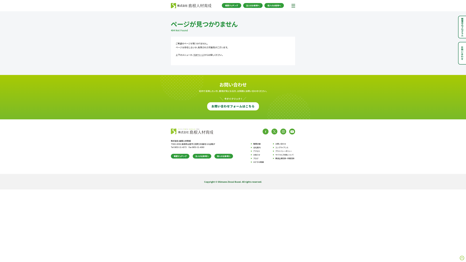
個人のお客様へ (274, 5)
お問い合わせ (280, 144)
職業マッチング (231, 5)
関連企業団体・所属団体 (285, 158)
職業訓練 (257, 144)
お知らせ (256, 154)
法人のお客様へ (253, 5)
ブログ (255, 158)
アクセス (256, 151)
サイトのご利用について (284, 154)
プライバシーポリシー (283, 151)
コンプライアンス (281, 147)
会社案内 (257, 147)
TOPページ (198, 54)
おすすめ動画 (258, 162)
